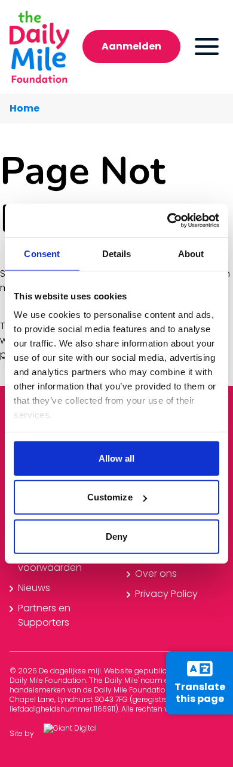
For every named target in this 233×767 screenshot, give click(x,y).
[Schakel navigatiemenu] (206, 46)
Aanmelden (131, 46)
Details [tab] (116, 253)
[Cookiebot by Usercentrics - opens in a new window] (167, 220)
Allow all (117, 458)
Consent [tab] (42, 253)
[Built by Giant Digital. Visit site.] (79, 733)
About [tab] (191, 253)
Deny (116, 536)
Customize (110, 497)
